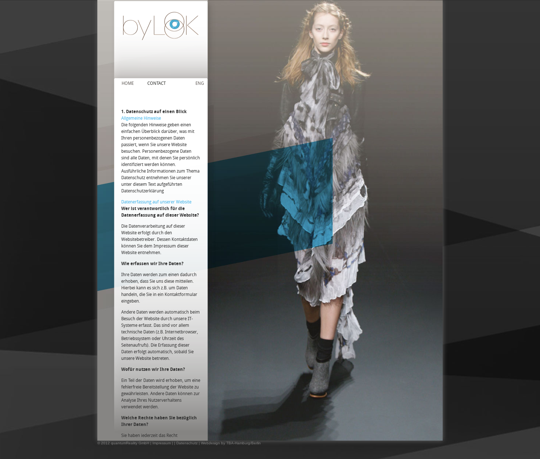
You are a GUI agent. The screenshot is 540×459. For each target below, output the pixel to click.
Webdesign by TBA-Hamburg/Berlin (231, 443)
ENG (199, 83)
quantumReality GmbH (130, 443)
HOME (128, 83)
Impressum (161, 443)
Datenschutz (187, 443)
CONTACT (156, 83)
